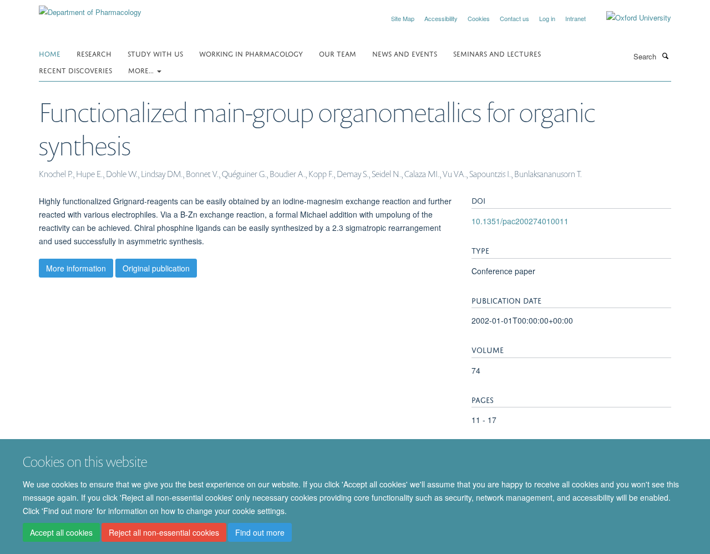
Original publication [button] (156, 268)
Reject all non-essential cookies (164, 532)
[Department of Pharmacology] (90, 8)
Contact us (514, 18)
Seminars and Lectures (497, 53)
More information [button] (76, 268)
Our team (337, 53)
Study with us (155, 53)
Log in (547, 18)
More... (142, 69)
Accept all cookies (61, 532)
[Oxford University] (630, 17)
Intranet (575, 18)
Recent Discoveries (75, 69)
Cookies (479, 18)
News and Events (404, 53)
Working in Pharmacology (251, 53)
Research (94, 53)
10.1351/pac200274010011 (520, 220)
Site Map (402, 18)
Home (49, 53)
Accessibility (441, 18)
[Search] (665, 55)
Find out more (260, 532)
